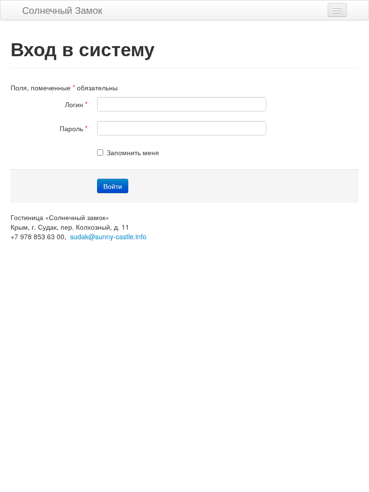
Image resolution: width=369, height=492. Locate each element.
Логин (76, 104)
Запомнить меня (133, 152)
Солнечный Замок (62, 10)
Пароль (73, 128)
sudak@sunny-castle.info (108, 236)
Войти (112, 186)
